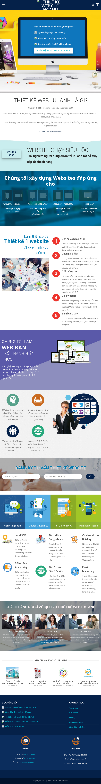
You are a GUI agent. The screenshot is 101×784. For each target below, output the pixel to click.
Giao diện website (76, 727)
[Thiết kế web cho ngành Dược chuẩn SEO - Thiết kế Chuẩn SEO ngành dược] (50, 5)
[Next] (95, 352)
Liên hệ (72, 717)
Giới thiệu (73, 712)
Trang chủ (73, 708)
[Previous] (48, 352)
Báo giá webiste (76, 722)
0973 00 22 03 (29, 758)
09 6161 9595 (29, 754)
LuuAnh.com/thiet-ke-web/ (50, 131)
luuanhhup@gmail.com (28, 762)
